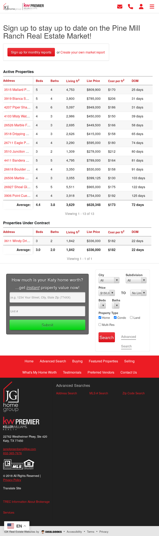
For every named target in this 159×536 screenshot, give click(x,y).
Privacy (103, 532)
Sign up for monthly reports (31, 52)
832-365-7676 (12, 453)
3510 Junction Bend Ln (21, 151)
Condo (121, 318)
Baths (115, 300)
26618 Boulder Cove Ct (21, 169)
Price (102, 287)
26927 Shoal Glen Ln (19, 186)
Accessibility (74, 532)
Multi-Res (107, 325)
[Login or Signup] (141, 6)
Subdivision (134, 275)
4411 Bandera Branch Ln (22, 160)
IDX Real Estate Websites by (22, 532)
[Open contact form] (119, 6)
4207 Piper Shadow (18, 107)
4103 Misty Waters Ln (20, 116)
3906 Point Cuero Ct (19, 195)
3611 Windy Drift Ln (18, 240)
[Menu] (152, 6)
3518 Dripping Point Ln (21, 133)
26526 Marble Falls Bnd (21, 125)
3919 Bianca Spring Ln (21, 98)
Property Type (108, 313)
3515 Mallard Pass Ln (20, 89)
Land (136, 318)
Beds (102, 300)
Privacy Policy (12, 480)
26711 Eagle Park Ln (19, 142)
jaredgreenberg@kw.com (19, 449)
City (101, 275)
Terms (90, 532)
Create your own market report (82, 52)
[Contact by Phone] (130, 6)
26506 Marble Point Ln (20, 177)
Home (105, 318)
